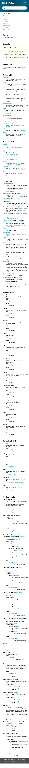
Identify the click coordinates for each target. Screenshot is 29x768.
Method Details (6, 29)
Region (17, 164)
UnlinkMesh (6, 281)
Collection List (6, 21)
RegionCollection (10, 164)
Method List (5, 23)
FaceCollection (10, 159)
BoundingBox (6, 77)
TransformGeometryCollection (14, 169)
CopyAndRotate (6, 198)
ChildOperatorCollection (16, 147)
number (20, 106)
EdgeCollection (10, 154)
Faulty (4, 82)
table (18, 193)
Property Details (6, 25)
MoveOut (5, 256)
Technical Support (22, 761)
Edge (16, 154)
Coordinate (17, 198)
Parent (4, 108)
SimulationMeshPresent (8, 122)
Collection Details (6, 27)
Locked (4, 96)
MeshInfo (8, 120)
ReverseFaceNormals (8, 273)
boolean (13, 85)
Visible (4, 132)
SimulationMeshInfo (7, 115)
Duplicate (5, 237)
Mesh (15, 286)
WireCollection (10, 175)
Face (16, 159)
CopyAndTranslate (7, 213)
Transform (24, 169)
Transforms (5, 166)
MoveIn (5, 250)
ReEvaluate (5, 261)
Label (4, 93)
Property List (5, 19)
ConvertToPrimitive (7, 183)
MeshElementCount (7, 103)
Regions (5, 161)
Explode (5, 242)
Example (5, 15)
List (26, 203)
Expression (22, 200)
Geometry (22, 67)
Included (5, 87)
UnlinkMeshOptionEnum (9, 283)
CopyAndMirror (6, 193)
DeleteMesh (6, 232)
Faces (4, 156)
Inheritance (5, 17)
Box (15, 80)
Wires (4, 171)
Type (4, 128)
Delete (4, 228)
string (21, 94)
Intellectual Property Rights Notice (10, 761)
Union (6, 67)
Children (5, 144)
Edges (4, 151)
